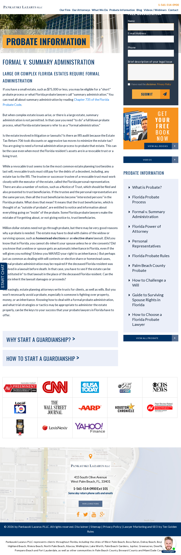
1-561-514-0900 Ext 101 (90, 489)
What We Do (100, 10)
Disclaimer (81, 526)
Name (131, 20)
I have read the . (151, 84)
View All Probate (147, 338)
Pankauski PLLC (29, 7)
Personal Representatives (146, 243)
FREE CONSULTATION (139, 4)
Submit (147, 94)
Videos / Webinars (155, 10)
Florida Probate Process (145, 199)
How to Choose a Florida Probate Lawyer (147, 319)
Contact (173, 10)
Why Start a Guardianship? (40, 338)
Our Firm (65, 10)
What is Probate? (147, 187)
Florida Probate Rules (151, 255)
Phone (132, 47)
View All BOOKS (158, 146)
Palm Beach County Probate (148, 268)
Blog (139, 10)
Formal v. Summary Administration (148, 214)
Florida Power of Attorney (146, 229)
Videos (147, 159)
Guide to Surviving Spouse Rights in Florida (148, 299)
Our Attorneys (81, 10)
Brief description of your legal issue (150, 61)
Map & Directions (90, 504)
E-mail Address (137, 33)
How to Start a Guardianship (42, 357)
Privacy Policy (164, 84)
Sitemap (95, 526)
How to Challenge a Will (149, 282)
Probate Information (122, 10)
